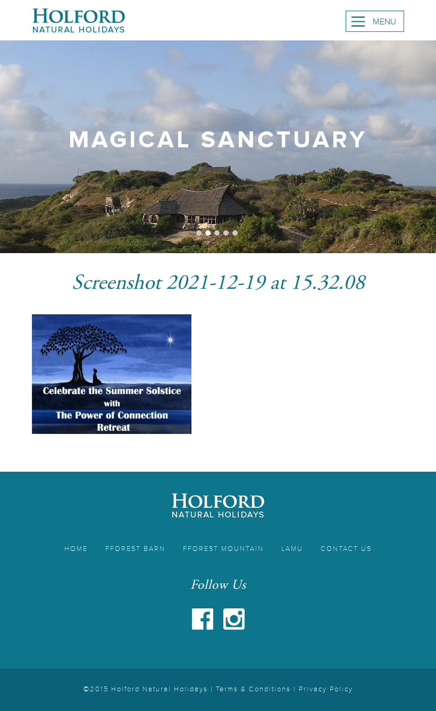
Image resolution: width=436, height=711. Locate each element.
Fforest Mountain (223, 549)
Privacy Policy (326, 689)
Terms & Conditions (253, 689)
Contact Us (346, 549)
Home (76, 549)
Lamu (292, 549)
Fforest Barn (135, 549)
